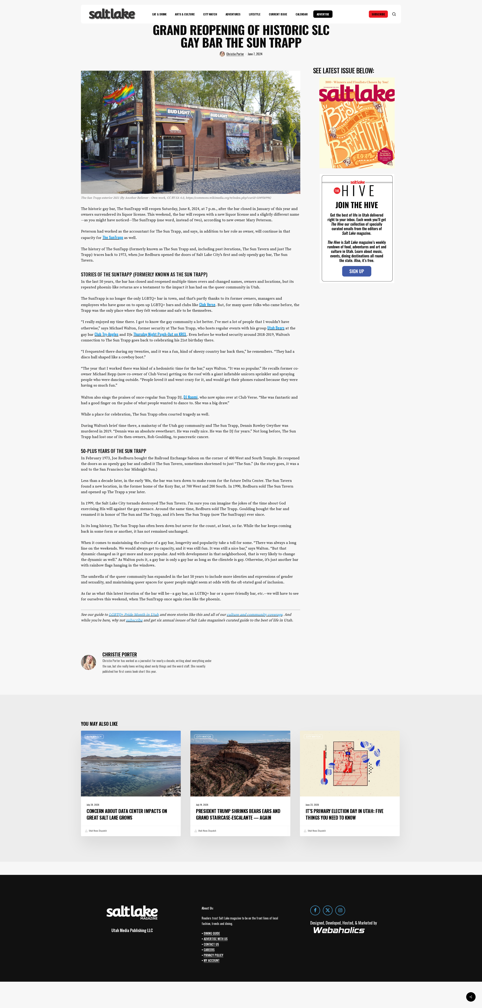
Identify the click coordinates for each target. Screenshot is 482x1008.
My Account (212, 960)
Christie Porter (235, 54)
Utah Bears (275, 328)
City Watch (94, 736)
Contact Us (211, 944)
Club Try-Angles (106, 334)
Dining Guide (212, 933)
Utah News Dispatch (97, 830)
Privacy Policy (213, 955)
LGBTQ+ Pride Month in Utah (134, 614)
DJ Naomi (191, 397)
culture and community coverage (254, 614)
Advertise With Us (216, 939)
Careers (209, 949)
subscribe (134, 620)
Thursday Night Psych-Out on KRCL (160, 334)
